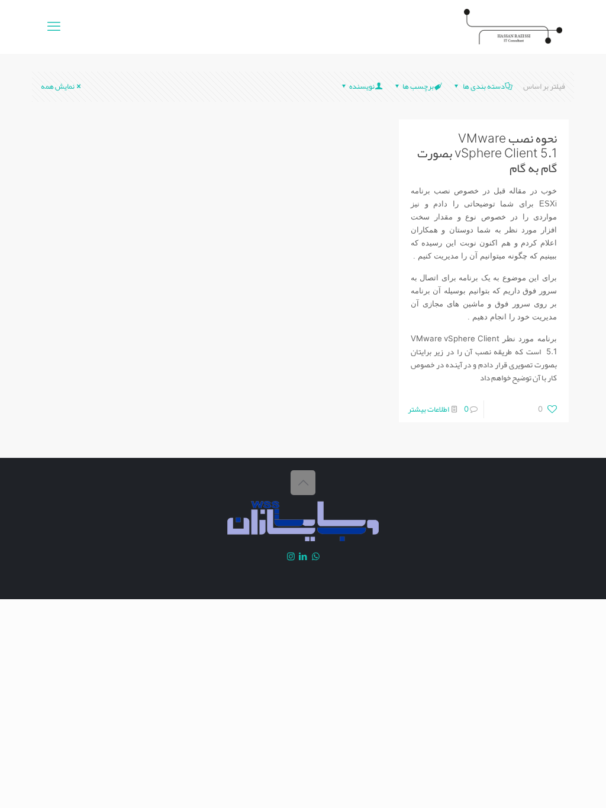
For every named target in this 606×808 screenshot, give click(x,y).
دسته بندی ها (483, 86)
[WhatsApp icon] (315, 556)
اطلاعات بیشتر (428, 409)
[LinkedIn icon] (303, 556)
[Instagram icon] (290, 556)
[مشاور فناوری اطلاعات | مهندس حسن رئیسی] (513, 26)
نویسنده (362, 86)
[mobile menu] (54, 27)
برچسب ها (418, 86)
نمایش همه (58, 86)
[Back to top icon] (303, 482)
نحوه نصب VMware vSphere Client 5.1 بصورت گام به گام (487, 153)
